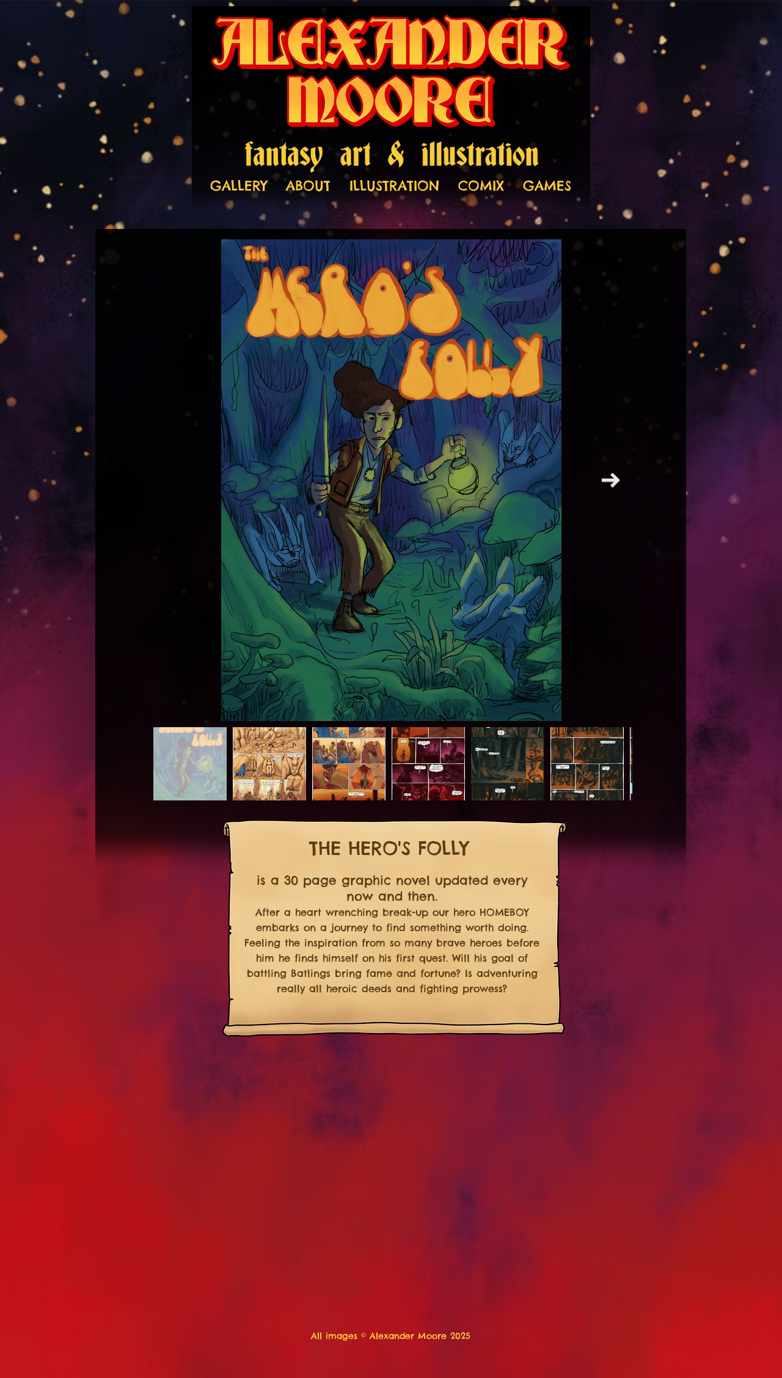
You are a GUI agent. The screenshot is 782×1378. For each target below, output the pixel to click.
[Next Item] (611, 480)
